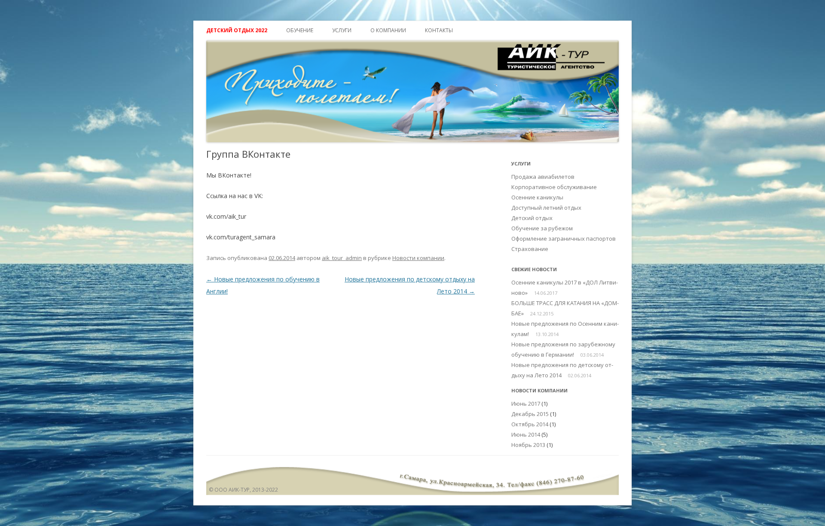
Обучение (299, 30)
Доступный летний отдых (546, 207)
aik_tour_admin (342, 258)
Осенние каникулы (537, 197)
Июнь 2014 (525, 434)
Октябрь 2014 (529, 424)
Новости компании (418, 258)
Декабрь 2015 (530, 414)
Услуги (341, 30)
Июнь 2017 (525, 403)
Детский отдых (532, 218)
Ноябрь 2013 (528, 445)
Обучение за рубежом (542, 228)
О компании (388, 30)
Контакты (439, 30)
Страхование (529, 249)
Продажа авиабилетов (542, 176)
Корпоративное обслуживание (554, 187)
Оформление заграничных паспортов (563, 238)
